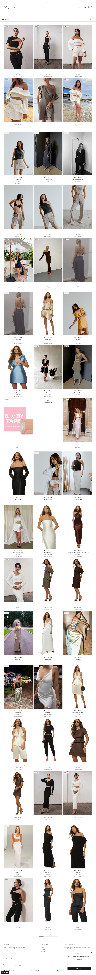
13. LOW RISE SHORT (48, 232)
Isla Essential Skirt (77, 765)
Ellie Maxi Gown (18, 659)
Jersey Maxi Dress (48, 819)
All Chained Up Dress (48, 286)
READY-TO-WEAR (44, 7)
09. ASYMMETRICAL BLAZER (78, 179)
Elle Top (77, 605)
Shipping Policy (44, 953)
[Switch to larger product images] (3, 19)
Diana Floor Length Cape (18, 552)
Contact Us (43, 949)
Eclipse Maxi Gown (48, 552)
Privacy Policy (43, 960)
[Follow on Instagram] (8, 965)
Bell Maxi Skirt (18, 339)
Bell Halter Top (78, 286)
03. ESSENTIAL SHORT (78, 72)
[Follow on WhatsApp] (20, 965)
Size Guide (43, 951)
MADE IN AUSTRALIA (18, 70)
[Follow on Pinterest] (12, 965)
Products (13, 12)
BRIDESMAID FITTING (48, 402)
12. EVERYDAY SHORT (18, 232)
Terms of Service (44, 958)
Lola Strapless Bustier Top (78, 925)
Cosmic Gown (18, 499)
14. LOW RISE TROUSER (78, 232)
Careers (42, 947)
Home (5, 12)
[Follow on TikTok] (16, 965)
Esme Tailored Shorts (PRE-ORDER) (18, 765)
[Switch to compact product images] (8, 19)
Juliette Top (78, 872)
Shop (8, 12)
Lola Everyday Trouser (48, 925)
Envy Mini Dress (48, 712)
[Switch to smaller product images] (5, 19)
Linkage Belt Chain (18, 925)
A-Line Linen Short (18, 286)
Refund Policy (43, 955)
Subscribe (79, 968)
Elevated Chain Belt (18, 605)
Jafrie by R (18, 444)
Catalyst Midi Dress (78, 446)
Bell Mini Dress (48, 339)
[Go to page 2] (54, 934)
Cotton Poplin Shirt (48, 499)
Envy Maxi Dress (48, 659)
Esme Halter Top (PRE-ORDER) (78, 712)
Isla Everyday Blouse (18, 819)
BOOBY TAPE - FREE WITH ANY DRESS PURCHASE (18, 446)
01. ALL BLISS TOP (18, 72)
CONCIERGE (52, 7)
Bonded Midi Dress (78, 392)
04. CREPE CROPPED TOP (18, 126)
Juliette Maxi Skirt (18, 872)
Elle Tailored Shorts (48, 605)
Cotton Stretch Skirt (78, 499)
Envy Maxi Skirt (18, 712)
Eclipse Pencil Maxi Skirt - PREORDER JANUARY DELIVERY (78, 552)
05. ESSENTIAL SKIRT (78, 126)
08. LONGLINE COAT (48, 179)
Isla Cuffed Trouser (48, 765)
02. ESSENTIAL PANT (48, 72)
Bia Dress (78, 339)
